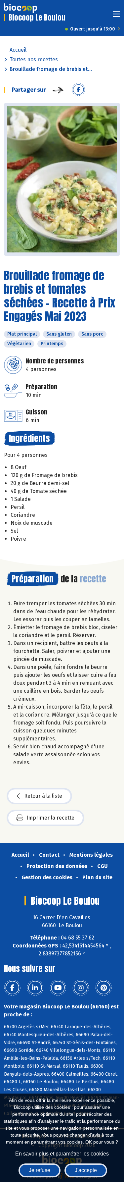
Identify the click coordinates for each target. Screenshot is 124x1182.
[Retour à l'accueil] (20, 8)
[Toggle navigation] (116, 16)
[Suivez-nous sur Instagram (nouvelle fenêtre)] (80, 988)
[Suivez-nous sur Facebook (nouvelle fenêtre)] (12, 988)
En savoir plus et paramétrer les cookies (62, 1153)
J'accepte (86, 1170)
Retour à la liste (43, 796)
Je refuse (39, 1170)
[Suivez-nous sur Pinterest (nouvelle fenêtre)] (103, 988)
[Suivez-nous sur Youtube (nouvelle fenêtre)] (58, 988)
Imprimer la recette (50, 818)
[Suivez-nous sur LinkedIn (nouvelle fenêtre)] (35, 988)
